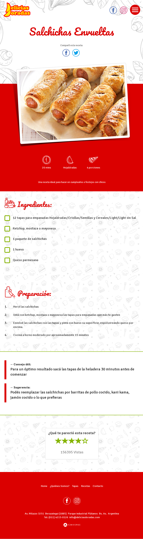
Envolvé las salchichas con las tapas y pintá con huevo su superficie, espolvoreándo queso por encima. (73, 325)
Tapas (75, 486)
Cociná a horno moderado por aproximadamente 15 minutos (51, 335)
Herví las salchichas (26, 307)
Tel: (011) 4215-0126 (56, 517)
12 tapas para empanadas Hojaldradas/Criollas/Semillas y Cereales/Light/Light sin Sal (74, 218)
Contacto (98, 486)
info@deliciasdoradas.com (84, 517)
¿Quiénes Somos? (59, 486)
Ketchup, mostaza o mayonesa (34, 228)
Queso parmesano (25, 260)
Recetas (85, 486)
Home (44, 486)
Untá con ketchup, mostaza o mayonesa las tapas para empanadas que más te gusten (66, 315)
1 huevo (18, 249)
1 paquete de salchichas (30, 239)
